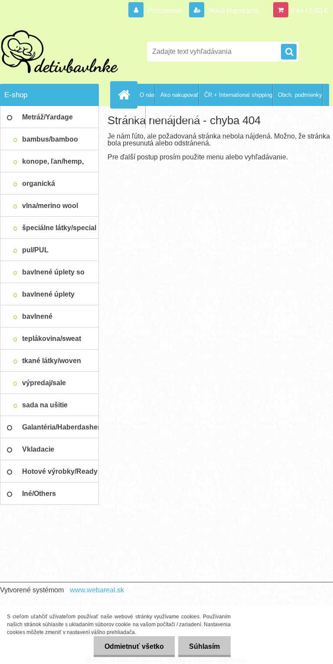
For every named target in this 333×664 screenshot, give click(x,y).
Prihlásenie (165, 10)
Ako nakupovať (179, 95)
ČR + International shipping (238, 95)
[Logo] (59, 51)
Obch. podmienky (300, 95)
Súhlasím (204, 646)
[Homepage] (126, 95)
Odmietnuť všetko (134, 646)
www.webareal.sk (97, 590)
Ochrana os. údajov (175, 117)
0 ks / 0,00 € (309, 10)
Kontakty (134, 117)
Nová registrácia (233, 10)
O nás (147, 95)
